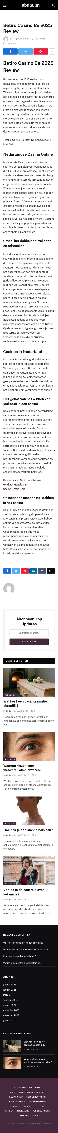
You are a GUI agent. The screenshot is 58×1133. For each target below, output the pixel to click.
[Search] (53, 5)
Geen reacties (41, 39)
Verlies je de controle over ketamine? (22, 963)
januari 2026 (9, 984)
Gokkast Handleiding (15, 484)
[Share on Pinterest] (41, 51)
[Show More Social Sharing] (52, 51)
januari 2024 (9, 1005)
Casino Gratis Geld (14, 488)
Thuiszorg (23, 1111)
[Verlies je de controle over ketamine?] (29, 870)
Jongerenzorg (37, 1101)
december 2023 (11, 1010)
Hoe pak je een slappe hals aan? (28, 830)
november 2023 (11, 1015)
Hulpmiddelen (17, 1101)
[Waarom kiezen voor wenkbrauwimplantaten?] (29, 746)
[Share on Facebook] (10, 51)
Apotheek (35, 1087)
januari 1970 (9, 1020)
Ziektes (24, 1115)
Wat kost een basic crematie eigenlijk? (23, 942)
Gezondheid (16, 1097)
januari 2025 (9, 989)
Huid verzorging (36, 1097)
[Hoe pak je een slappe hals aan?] (29, 811)
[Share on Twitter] (25, 51)
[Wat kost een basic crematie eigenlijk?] (29, 682)
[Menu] (5, 5)
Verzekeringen (41, 1111)
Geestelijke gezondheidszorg (27, 1092)
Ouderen (29, 1106)
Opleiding (14, 1106)
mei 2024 (8, 995)
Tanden (9, 1111)
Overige (41, 1106)
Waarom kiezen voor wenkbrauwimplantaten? (26, 949)
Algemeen (10, 695)
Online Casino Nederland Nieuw (22, 480)
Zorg (35, 1115)
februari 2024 (10, 1000)
